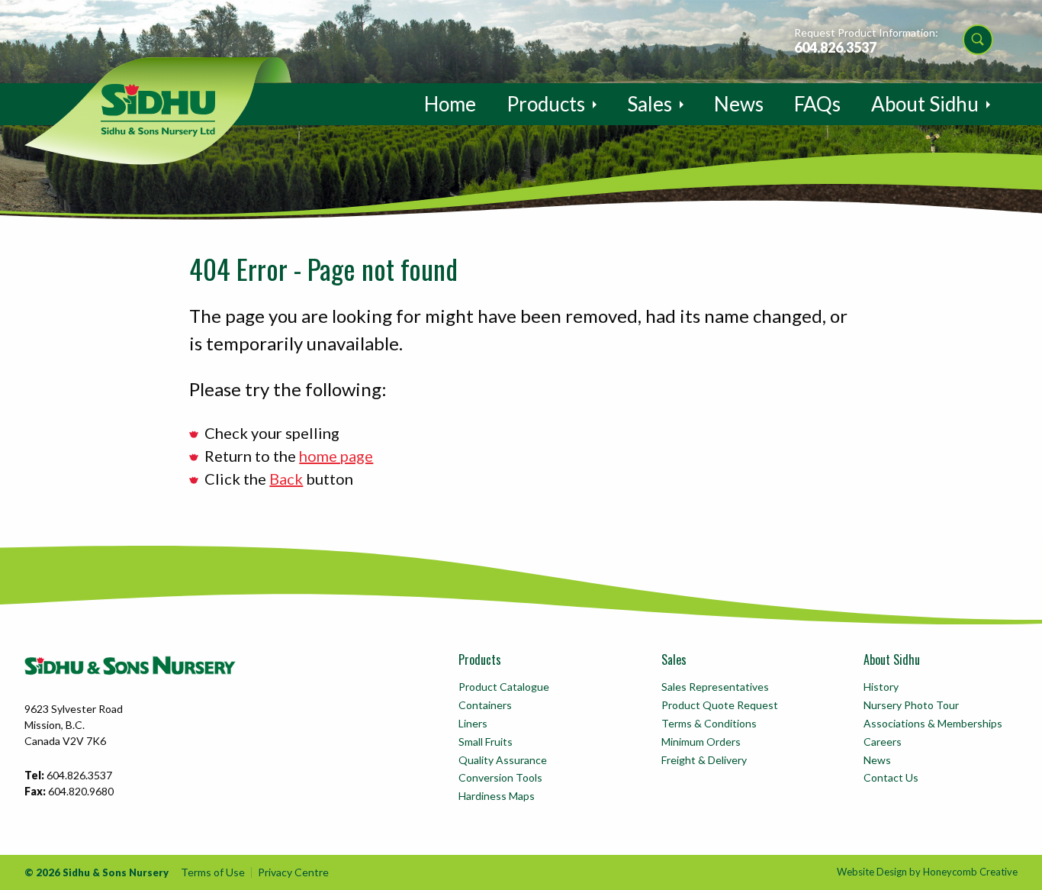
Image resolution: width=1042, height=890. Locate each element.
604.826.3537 (835, 47)
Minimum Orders (701, 741)
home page (336, 456)
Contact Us (891, 777)
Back (286, 478)
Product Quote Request (719, 704)
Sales (649, 104)
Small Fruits (485, 741)
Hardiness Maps (496, 795)
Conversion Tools (500, 777)
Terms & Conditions (709, 723)
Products (546, 104)
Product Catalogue (503, 686)
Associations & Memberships (933, 723)
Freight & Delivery (704, 759)
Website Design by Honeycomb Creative (927, 872)
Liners (472, 723)
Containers (485, 704)
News (739, 104)
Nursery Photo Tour (911, 704)
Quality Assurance (502, 759)
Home (450, 104)
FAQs (817, 104)
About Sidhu (925, 104)
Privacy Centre (293, 872)
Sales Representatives (715, 686)
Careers (883, 741)
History (881, 686)
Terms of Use (213, 872)
